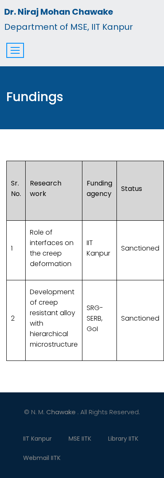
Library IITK (123, 438)
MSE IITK (80, 438)
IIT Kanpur (37, 438)
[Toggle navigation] (15, 50)
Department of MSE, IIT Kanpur (68, 19)
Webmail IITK (42, 458)
